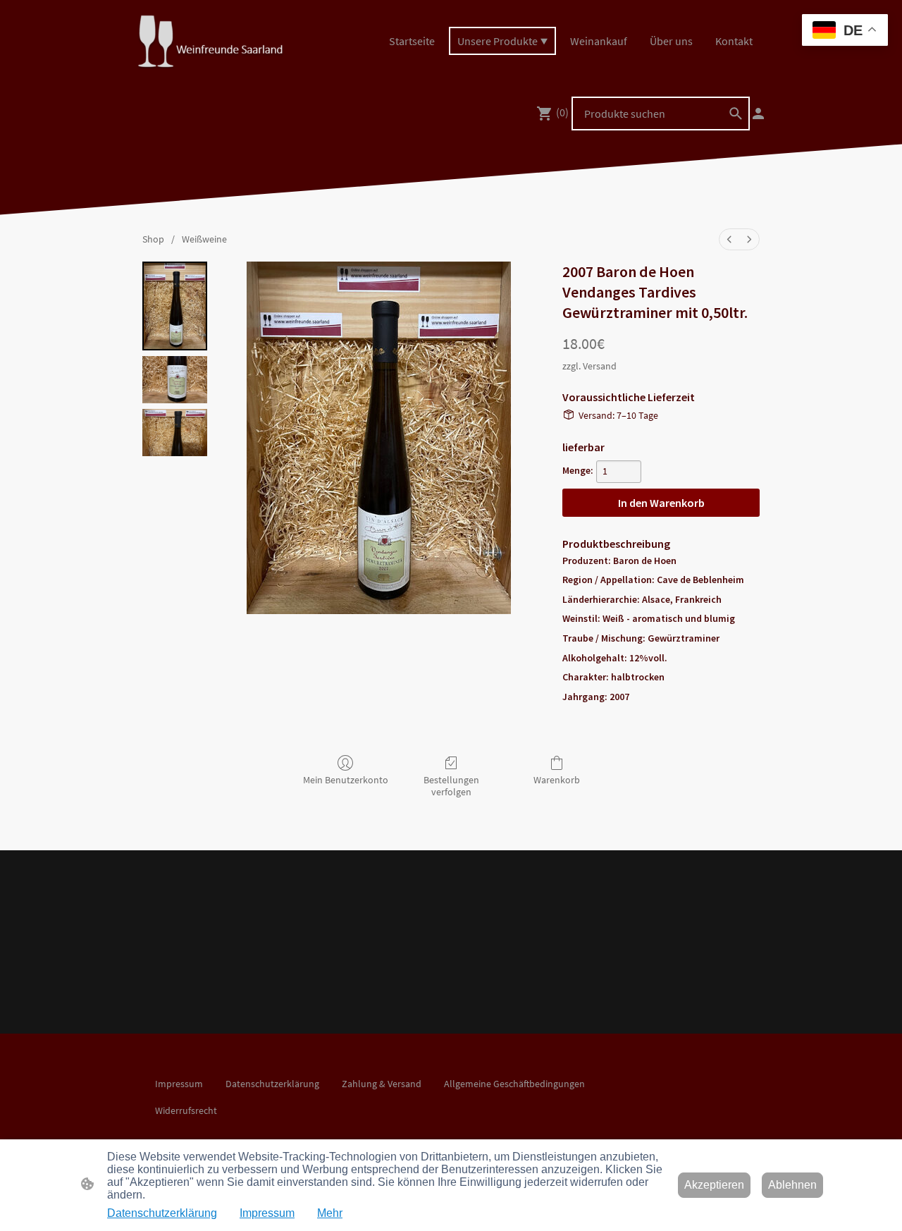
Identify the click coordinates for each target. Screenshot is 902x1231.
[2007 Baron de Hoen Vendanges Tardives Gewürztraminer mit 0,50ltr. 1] (174, 379)
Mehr (329, 1213)
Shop (153, 239)
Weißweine (204, 239)
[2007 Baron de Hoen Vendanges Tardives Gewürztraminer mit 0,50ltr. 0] (174, 306)
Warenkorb (556, 779)
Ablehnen (792, 1185)
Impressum (267, 1213)
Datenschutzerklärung (162, 1213)
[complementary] (845, 31)
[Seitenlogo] (209, 41)
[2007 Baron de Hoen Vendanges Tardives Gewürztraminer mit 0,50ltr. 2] (174, 432)
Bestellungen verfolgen (451, 785)
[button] (735, 113)
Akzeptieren (714, 1185)
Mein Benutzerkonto (345, 779)
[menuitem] (729, 239)
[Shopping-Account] (758, 113)
